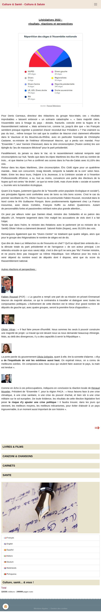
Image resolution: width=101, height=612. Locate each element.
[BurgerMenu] (95, 4)
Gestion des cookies (58, 608)
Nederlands (11, 568)
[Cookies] (6, 607)
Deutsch (10, 562)
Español (9, 550)
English (9, 544)
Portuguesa (11, 574)
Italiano (9, 556)
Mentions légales (41, 608)
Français (10, 538)
